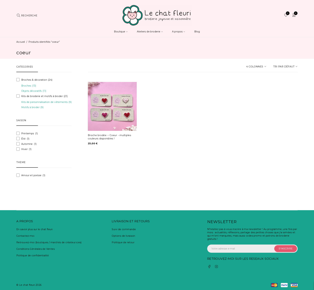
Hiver (24, 149)
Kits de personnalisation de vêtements (46, 102)
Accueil (20, 41)
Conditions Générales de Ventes (35, 248)
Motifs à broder (32, 107)
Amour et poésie (31, 175)
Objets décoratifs (33, 90)
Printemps (27, 133)
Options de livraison (123, 235)
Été (23, 138)
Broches (28, 85)
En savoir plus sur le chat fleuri (34, 229)
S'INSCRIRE (286, 248)
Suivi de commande (124, 229)
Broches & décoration (36, 79)
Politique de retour (123, 242)
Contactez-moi (25, 235)
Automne (27, 143)
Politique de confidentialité (32, 255)
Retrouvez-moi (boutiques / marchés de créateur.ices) (49, 242)
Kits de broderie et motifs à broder (44, 96)
